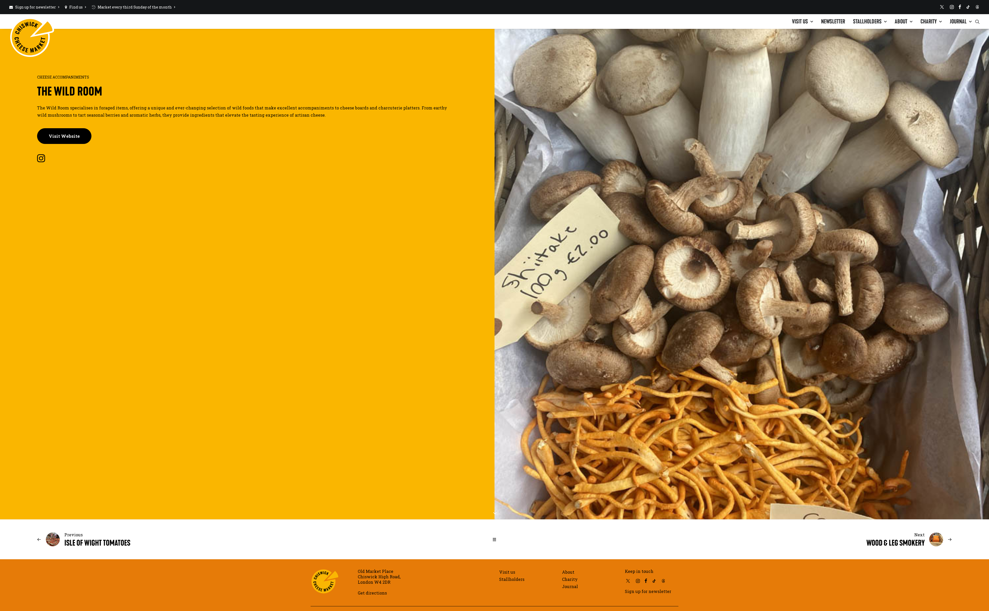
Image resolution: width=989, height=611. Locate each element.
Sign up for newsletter (35, 7)
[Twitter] (942, 7)
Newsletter (833, 21)
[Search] (977, 21)
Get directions (372, 593)
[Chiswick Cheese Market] (32, 19)
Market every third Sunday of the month (135, 7)
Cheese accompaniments (63, 77)
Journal (958, 21)
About (901, 21)
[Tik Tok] (968, 7)
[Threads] (977, 7)
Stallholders (867, 21)
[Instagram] (952, 7)
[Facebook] (960, 7)
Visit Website (64, 136)
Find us (76, 7)
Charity (928, 21)
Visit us (800, 21)
